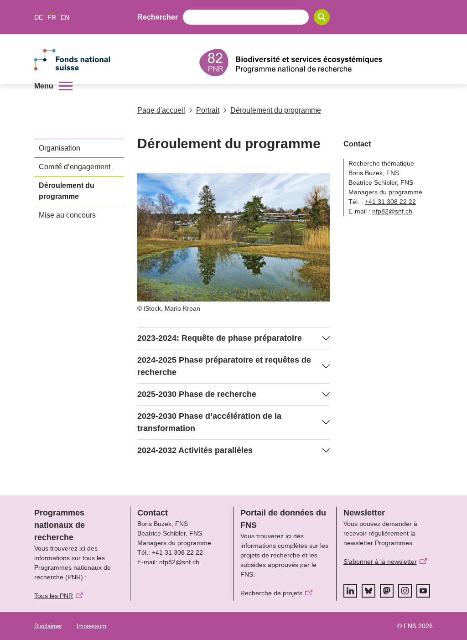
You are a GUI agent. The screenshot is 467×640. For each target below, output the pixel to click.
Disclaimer (48, 626)
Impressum (91, 626)
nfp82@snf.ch (392, 211)
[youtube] (423, 591)
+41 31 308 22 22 (390, 201)
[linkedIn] (350, 591)
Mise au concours (67, 215)
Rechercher (157, 17)
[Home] (316, 62)
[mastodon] (387, 591)
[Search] (322, 17)
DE (38, 17)
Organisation (59, 148)
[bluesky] (368, 591)
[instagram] (405, 591)
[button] (53, 86)
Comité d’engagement (74, 167)
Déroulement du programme (275, 110)
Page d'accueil (161, 110)
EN (65, 17)
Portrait (207, 110)
